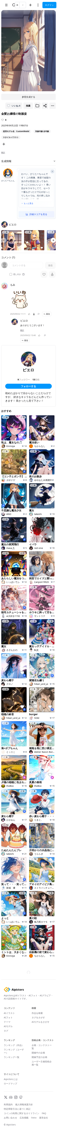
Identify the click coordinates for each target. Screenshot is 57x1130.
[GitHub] (21, 1097)
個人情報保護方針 (24, 1104)
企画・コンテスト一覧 (42, 1047)
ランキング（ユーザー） (14, 1051)
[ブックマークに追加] (37, 106)
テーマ (7, 1021)
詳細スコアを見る (38, 214)
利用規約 (8, 1104)
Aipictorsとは (11, 1079)
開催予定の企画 (39, 1057)
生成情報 (6, 161)
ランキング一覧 (11, 1057)
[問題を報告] (38, 314)
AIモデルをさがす (40, 1021)
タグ (6, 1030)
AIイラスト (9, 1013)
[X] (6, 1097)
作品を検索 (37, 1013)
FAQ (44, 1113)
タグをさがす (38, 1017)
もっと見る (28, 203)
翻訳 (3, 152)
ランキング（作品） (14, 1045)
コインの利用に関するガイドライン (21, 1113)
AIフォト (8, 1017)
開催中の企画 (38, 1052)
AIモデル (8, 1026)
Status (34, 1117)
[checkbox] (11, 274)
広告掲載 (24, 1117)
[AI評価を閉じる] (52, 171)
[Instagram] (16, 1097)
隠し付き (17, 274)
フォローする (28, 386)
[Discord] (11, 1097)
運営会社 (43, 1117)
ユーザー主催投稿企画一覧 (42, 1063)
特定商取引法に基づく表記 (17, 1108)
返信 (48, 314)
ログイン (49, 4)
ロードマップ (10, 1083)
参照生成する (28, 96)
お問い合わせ (10, 1117)
